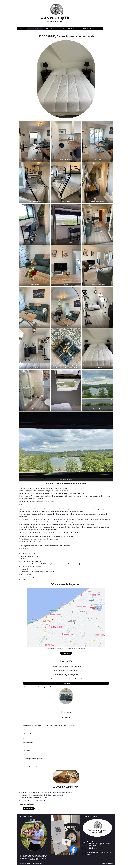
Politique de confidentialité (107, 863)
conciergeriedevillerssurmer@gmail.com (99, 853)
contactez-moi (66, 683)
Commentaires (66, 653)
